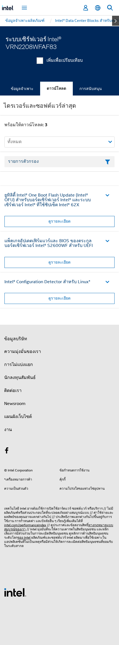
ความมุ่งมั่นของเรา (22, 351)
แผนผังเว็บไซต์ (18, 416)
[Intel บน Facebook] (6, 451)
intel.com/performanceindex (25, 525)
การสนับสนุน (90, 88)
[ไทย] (98, 8)
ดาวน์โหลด (56, 88)
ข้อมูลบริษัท (15, 339)
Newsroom (14, 403)
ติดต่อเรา (13, 390)
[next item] (115, 21)
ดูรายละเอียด (59, 221)
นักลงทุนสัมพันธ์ (20, 377)
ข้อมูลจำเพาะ (22, 88)
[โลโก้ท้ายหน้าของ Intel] (15, 592)
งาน (8, 429)
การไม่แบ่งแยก (18, 364)
